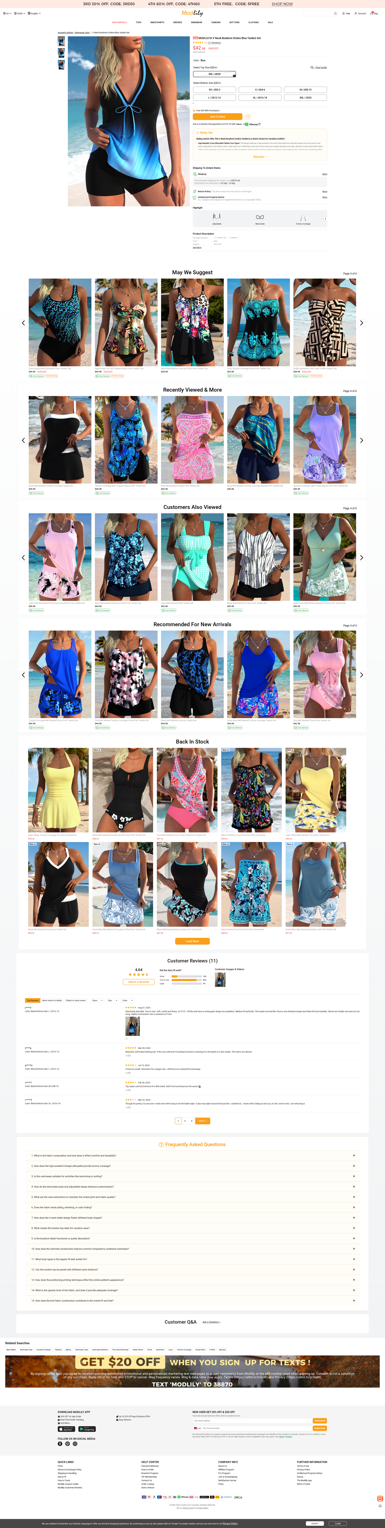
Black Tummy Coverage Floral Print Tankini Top (183, 368)
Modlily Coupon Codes (68, 1484)
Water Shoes (138, 1350)
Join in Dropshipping (227, 1477)
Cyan (171, 1350)
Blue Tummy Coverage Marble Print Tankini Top (249, 368)
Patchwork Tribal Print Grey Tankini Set (245, 603)
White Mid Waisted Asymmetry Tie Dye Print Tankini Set (186, 720)
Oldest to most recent (76, 1000)
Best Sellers (11, 1350)
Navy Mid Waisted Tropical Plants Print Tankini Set (184, 603)
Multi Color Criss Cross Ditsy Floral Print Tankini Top (317, 368)
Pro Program (224, 1473)
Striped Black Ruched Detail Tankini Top (113, 603)
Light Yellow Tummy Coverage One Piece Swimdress (52, 835)
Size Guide (321, 67)
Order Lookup (147, 1484)
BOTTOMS (234, 22)
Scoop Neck (200, 1350)
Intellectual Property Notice (309, 1473)
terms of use (188, 1508)
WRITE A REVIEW (138, 982)
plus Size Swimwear (120, 1350)
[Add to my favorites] (248, 117)
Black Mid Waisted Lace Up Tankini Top (113, 368)
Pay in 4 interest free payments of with (219, 124)
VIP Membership (149, 1477)
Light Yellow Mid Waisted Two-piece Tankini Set (307, 835)
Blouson (222, 1350)
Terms (281, 1437)
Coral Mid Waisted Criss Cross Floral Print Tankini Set (181, 835)
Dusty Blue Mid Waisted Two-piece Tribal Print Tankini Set (319, 720)
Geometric (160, 1350)
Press (220, 1484)
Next (201, 1121)
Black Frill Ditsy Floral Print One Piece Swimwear (243, 835)
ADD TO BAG (217, 116)
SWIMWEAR (196, 22)
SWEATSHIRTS (157, 22)
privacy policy (202, 1508)
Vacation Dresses (44, 1350)
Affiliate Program (226, 1469)
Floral (149, 1350)
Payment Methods (150, 1466)
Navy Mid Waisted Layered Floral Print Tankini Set (52, 720)
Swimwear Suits (82, 32)
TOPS (138, 22)
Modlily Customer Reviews (70, 1487)
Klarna (300, 1477)
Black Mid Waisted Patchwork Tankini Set (47, 929)
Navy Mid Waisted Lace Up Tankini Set (178, 486)
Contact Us (146, 1480)
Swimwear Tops (81, 1350)
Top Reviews (32, 1000)
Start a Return (147, 1487)
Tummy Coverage (184, 1350)
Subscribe (319, 1421)
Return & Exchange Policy (70, 1469)
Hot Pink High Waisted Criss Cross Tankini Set (248, 486)
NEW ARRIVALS (119, 22)
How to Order (147, 1469)
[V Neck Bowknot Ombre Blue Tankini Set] (129, 121)
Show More (258, 156)
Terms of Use (303, 1466)
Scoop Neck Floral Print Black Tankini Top (48, 368)
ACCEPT (314, 1524)
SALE (270, 22)
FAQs (60, 1466)
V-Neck (212, 1350)
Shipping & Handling (67, 1473)
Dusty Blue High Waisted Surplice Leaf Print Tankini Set (311, 929)
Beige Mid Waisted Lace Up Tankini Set (311, 603)
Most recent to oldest (52, 1000)
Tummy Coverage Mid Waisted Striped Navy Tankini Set (318, 486)
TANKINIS (215, 22)
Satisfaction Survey (227, 1480)
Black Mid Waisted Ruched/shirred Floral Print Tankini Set (253, 720)
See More (197, 247)
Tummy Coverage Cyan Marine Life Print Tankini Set (53, 486)
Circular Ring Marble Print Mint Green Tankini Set (51, 603)
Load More (192, 941)
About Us (222, 1466)
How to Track (64, 1480)
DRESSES (177, 22)
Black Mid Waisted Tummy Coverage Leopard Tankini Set (121, 720)
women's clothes (65, 32)
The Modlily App (304, 1480)
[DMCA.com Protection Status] (238, 1497)
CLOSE (338, 1524)
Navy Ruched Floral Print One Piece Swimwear (242, 929)
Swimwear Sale (26, 1350)
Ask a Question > (211, 1322)
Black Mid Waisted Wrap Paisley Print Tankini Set (179, 929)
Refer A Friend (303, 1484)
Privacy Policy (303, 1469)
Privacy (289, 1437)
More (324, 174)
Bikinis (68, 1350)
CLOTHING (253, 22)
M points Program (149, 1473)
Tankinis (58, 1350)
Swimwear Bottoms (100, 1350)
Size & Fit (62, 1477)
